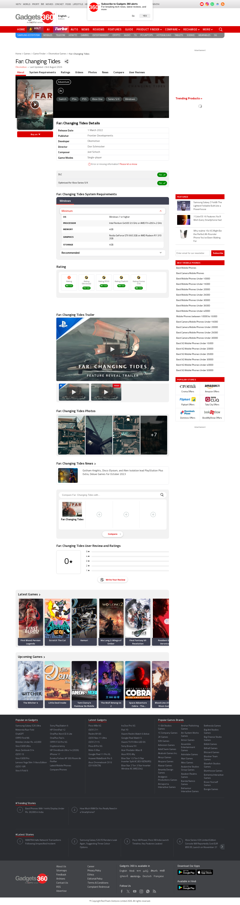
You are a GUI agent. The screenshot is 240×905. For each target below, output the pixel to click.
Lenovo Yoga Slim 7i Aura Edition (31, 762)
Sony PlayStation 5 (59, 726)
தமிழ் (145, 871)
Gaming (85, 35)
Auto (74, 29)
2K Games (163, 737)
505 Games (163, 741)
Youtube (135, 890)
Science (191, 35)
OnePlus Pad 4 (57, 738)
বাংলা (139, 871)
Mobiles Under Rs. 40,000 (28, 742)
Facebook (122, 890)
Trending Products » (189, 98)
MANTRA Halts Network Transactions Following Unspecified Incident (43, 842)
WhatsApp (148, 890)
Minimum (67, 211)
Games (27, 54)
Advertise (61, 891)
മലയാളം (135, 876)
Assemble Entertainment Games (188, 747)
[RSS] (222, 4)
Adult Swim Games (167, 749)
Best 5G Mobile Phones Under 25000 (194, 354)
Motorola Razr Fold (25, 730)
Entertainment (101, 35)
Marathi (155, 4)
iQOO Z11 (93, 730)
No (133, 16)
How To (73, 35)
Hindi (131, 871)
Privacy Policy (94, 871)
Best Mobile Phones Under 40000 (193, 311)
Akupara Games (165, 761)
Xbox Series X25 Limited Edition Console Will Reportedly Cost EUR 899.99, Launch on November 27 (201, 844)
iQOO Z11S (94, 742)
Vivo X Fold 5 (22, 771)
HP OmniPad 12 (57, 730)
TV (135, 35)
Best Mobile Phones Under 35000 (193, 306)
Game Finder (39, 54)
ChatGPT (20, 734)
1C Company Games (167, 733)
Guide (129, 29)
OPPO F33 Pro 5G (58, 742)
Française (159, 876)
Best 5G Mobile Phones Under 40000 (194, 365)
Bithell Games (210, 748)
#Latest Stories (25, 834)
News (85, 29)
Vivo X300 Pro (22, 758)
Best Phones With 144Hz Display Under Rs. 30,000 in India (44, 810)
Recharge (190, 29)
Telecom (60, 35)
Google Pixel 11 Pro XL (99, 754)
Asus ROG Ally (128, 754)
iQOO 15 (20, 754)
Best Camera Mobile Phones (190, 273)
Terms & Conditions (98, 883)
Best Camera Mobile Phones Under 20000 (197, 327)
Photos (92, 72)
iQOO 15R (20, 766)
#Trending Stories (26, 803)
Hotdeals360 (164, 35)
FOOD (68, 4)
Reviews (98, 29)
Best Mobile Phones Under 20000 (193, 289)
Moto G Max (94, 750)
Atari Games (187, 758)
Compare (171, 29)
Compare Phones (58, 770)
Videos (79, 72)
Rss (154, 890)
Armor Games (187, 740)
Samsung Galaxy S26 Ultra (28, 726)
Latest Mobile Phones (60, 765)
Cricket (59, 4)
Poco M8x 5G (94, 726)
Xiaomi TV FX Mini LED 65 (133, 742)
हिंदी (42, 4)
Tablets (179, 35)
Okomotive (21, 67)
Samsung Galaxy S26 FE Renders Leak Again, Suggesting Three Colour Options (98, 844)
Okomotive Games (57, 54)
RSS (58, 887)
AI (48, 29)
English (123, 871)
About (20, 72)
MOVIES (49, 4)
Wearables (204, 35)
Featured (183, 196)
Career (91, 866)
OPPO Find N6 (22, 738)
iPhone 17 (55, 754)
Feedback (61, 875)
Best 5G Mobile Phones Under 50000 (194, 370)
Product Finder (148, 29)
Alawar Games (165, 765)
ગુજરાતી (124, 876)
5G (215, 35)
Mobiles (47, 35)
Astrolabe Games (189, 754)
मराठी (162, 871)
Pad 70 (124, 730)
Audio (127, 35)
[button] (166, 621)
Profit (35, 4)
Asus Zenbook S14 (25, 750)
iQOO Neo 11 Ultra (97, 738)
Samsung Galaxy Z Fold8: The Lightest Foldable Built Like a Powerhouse (207, 206)
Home (21, 29)
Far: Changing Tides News (74, 463)
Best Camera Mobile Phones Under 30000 (197, 338)
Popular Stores (186, 379)
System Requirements (42, 72)
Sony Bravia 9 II (128, 746)
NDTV (18, 4)
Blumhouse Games (213, 771)
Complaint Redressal (98, 887)
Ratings (65, 72)
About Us (61, 866)
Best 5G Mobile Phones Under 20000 (194, 349)
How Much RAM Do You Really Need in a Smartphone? (98, 810)
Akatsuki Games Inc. (167, 753)
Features (115, 29)
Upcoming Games (30, 656)
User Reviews (137, 72)
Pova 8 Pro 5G (95, 746)
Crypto (116, 35)
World (26, 4)
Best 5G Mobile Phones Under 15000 (194, 343)
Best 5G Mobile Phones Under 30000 (194, 359)
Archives (60, 879)
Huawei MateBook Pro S (100, 758)
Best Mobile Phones (186, 268)
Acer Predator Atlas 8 (131, 750)
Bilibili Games (210, 744)
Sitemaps (61, 871)
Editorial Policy (95, 879)
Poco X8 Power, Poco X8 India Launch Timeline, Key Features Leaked (150, 842)
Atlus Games (187, 763)
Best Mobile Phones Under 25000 (193, 295)
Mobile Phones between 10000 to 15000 (196, 316)
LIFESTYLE (78, 4)
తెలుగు (154, 871)
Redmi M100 (94, 734)
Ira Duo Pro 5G (128, 726)
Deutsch (147, 876)
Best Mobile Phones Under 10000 (193, 279)
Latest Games (28, 594)
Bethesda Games (212, 726)
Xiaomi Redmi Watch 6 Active (135, 734)
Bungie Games (211, 789)
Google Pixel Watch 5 (131, 738)
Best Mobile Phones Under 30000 (193, 300)
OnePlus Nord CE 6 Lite (61, 734)
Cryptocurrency (57, 746)
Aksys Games (164, 757)
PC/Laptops (146, 35)
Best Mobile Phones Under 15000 (193, 284)
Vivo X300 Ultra (23, 746)
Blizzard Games (211, 752)
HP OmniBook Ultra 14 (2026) (64, 750)
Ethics (91, 875)
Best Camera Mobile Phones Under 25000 (197, 333)
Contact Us (62, 883)
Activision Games (166, 745)
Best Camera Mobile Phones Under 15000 (197, 322)
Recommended (71, 253)
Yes (145, 16)
